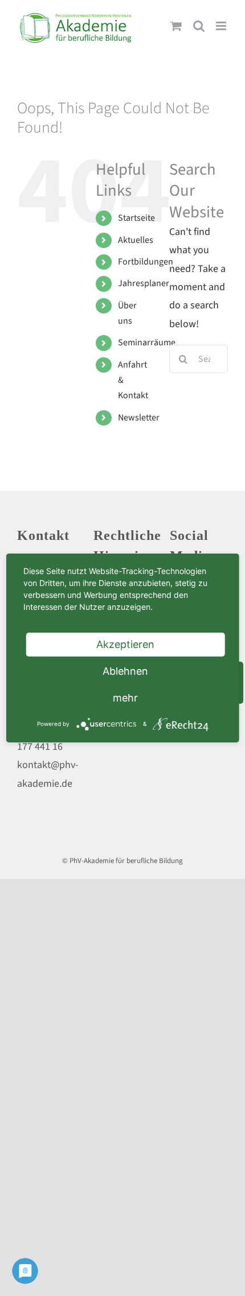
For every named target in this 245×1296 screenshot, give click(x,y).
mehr (125, 698)
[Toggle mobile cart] (176, 26)
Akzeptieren (125, 644)
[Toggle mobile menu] (222, 26)
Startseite (136, 218)
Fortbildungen (145, 261)
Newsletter (139, 417)
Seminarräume (146, 342)
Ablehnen (125, 671)
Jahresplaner (143, 283)
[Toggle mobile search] (199, 26)
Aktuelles (135, 240)
